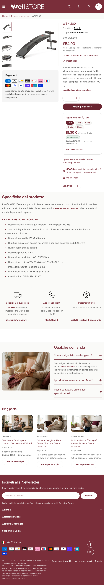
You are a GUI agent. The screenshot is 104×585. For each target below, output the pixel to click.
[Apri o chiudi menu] (3, 6)
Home (5, 16)
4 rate (78, 123)
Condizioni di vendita (62, 561)
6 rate (87, 123)
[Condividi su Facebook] (78, 186)
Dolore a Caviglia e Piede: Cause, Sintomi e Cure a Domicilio (49, 443)
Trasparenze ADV (18, 578)
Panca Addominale (79, 32)
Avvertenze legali (83, 561)
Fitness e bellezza (20, 16)
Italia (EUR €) (12, 542)
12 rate (79, 127)
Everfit (77, 28)
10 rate (70, 127)
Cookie (98, 561)
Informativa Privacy (66, 503)
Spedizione (78, 48)
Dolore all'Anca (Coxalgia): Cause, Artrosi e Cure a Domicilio (84, 443)
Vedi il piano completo (74, 149)
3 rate (69, 123)
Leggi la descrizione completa (77, 90)
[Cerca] (69, 6)
